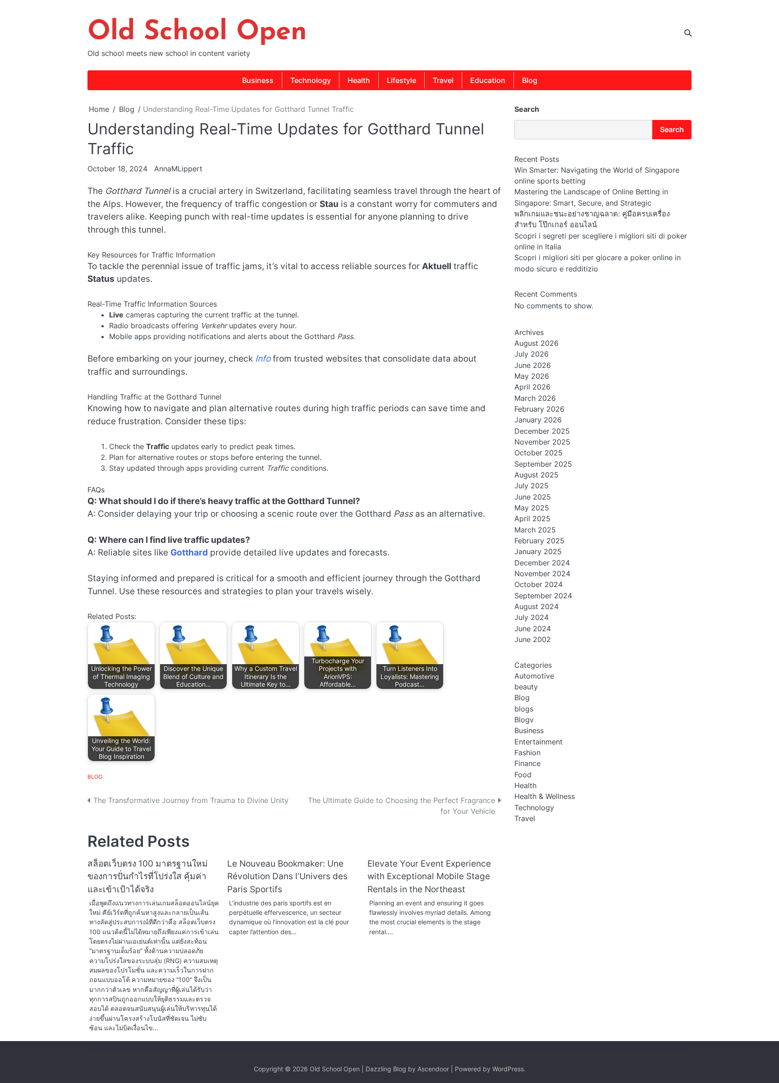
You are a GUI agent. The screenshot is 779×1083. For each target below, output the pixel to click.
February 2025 (539, 540)
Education (487, 80)
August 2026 (536, 343)
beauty (526, 686)
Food (523, 774)
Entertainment (538, 741)
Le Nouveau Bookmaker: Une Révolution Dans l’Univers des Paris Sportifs (287, 876)
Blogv (524, 719)
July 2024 (531, 617)
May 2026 (531, 376)
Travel (443, 80)
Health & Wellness (544, 796)
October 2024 (538, 584)
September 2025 (543, 463)
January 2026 (538, 419)
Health (359, 80)
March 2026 (535, 398)
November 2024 (542, 573)
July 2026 (531, 353)
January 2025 (538, 551)
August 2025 (536, 474)
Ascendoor (433, 1069)
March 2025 (535, 529)
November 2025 (542, 441)
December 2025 (542, 431)
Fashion (527, 752)
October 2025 (538, 452)
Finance (527, 763)
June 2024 (532, 628)
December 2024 (542, 562)
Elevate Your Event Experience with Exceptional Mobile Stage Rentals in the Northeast (429, 876)
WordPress (508, 1069)
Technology (310, 80)
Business (258, 80)
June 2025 (532, 496)
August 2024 (536, 606)
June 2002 (532, 639)
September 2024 (543, 595)
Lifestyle (401, 80)
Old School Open (197, 32)
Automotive (534, 675)
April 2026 (532, 386)
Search (526, 109)
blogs (523, 708)
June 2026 (532, 365)
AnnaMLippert (178, 168)
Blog (529, 80)
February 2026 (539, 408)
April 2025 (532, 518)
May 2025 (531, 507)
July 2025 (531, 485)
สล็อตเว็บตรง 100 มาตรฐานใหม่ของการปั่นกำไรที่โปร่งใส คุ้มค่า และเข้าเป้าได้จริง (147, 876)
